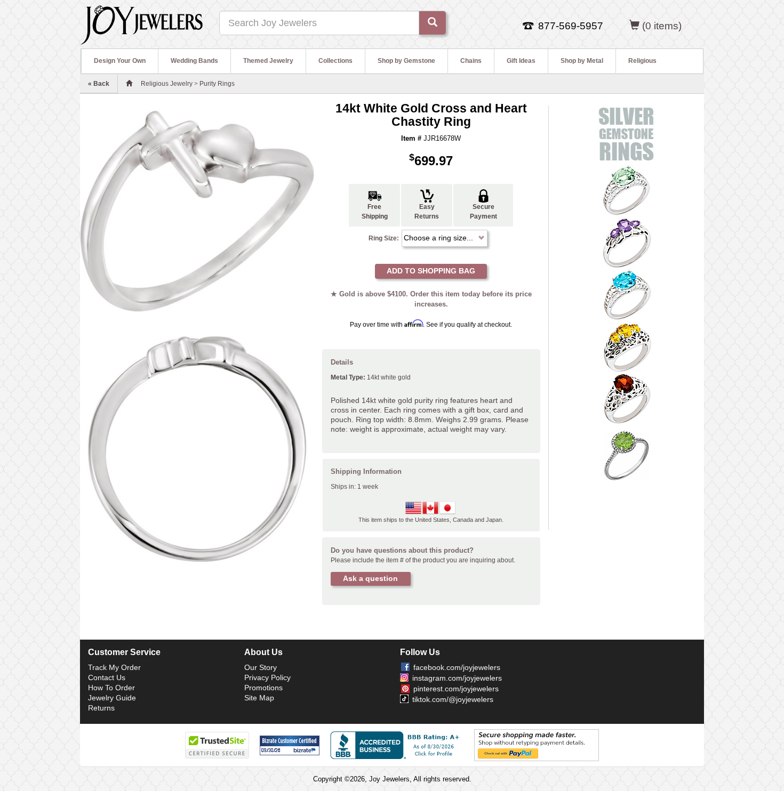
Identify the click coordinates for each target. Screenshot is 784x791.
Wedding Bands (194, 60)
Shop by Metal (582, 60)
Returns (101, 708)
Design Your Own (120, 60)
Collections (335, 60)
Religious (642, 60)
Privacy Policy (267, 677)
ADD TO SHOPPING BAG (431, 271)
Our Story (260, 667)
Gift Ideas (521, 60)
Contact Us (106, 677)
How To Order (111, 687)
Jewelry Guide (112, 697)
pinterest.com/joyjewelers (456, 688)
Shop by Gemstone (406, 60)
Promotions (263, 687)
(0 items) (662, 25)
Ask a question (370, 578)
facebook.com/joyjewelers (456, 667)
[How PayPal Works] (536, 744)
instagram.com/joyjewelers (457, 678)
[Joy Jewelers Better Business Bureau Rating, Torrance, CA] (396, 745)
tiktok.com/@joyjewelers (452, 699)
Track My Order (114, 667)
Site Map (259, 697)
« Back (98, 83)
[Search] (432, 23)
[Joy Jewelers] (141, 23)
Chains (471, 60)
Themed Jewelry (268, 60)
